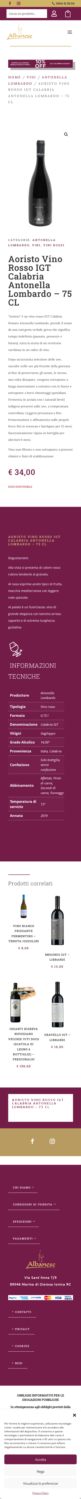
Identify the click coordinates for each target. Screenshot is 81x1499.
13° (43, 804)
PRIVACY (22, 1329)
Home (14, 77)
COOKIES (22, 1346)
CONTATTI (23, 1312)
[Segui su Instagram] (18, 3)
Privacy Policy (40, 1493)
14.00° (45, 742)
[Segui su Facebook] (9, 3)
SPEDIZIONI (22, 1221)
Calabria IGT (49, 724)
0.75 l (44, 715)
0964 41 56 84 (65, 3)
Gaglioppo (48, 733)
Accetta (40, 1459)
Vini (31, 77)
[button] (74, 1415)
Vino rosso (48, 706)
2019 (44, 815)
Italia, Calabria (51, 751)
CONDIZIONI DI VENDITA (32, 1204)
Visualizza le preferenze (40, 1483)
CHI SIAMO (22, 1187)
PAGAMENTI (23, 1238)
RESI (19, 1363)
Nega (40, 1471)
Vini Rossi (54, 245)
